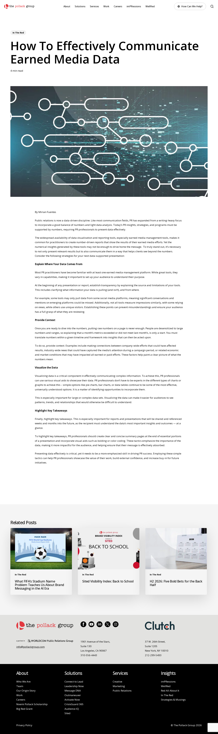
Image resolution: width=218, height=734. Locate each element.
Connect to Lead (74, 681)
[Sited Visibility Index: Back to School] (108, 561)
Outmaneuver (73, 695)
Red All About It (170, 690)
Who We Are (23, 681)
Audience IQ (72, 708)
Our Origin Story (26, 690)
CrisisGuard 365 (74, 704)
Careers (20, 699)
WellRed (166, 686)
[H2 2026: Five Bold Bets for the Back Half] (176, 561)
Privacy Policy (24, 725)
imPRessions (168, 681)
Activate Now (72, 699)
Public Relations (122, 690)
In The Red (18, 32)
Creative (117, 681)
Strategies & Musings (173, 699)
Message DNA (73, 690)
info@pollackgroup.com (30, 646)
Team (19, 686)
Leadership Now (74, 686)
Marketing (119, 686)
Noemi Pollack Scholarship (32, 704)
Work (19, 695)
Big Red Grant (24, 708)
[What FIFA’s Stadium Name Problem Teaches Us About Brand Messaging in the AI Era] (41, 561)
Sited (67, 713)
